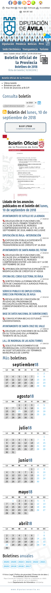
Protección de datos (40, 575)
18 (13, 383)
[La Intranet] (40, 3)
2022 (35, 562)
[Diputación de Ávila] (25, 38)
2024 (21, 562)
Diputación (8, 44)
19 (19, 383)
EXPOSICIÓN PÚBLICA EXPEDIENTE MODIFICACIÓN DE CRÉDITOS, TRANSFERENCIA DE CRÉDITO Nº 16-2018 (24, 242)
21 (32, 383)
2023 (28, 562)
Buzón (20, 8)
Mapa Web (9, 8)
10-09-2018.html (34, 54)
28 (32, 386)
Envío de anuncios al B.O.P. (17, 88)
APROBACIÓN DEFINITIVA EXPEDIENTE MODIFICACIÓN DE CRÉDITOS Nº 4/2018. (24, 270)
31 (32, 417)
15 (32, 475)
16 (25, 411)
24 (7, 386)
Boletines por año (12, 85)
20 (25, 383)
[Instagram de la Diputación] (15, 3)
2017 (28, 566)
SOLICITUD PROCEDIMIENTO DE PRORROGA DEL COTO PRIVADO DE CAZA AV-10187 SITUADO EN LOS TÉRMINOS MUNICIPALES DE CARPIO (24, 349)
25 (13, 386)
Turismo (44, 49)
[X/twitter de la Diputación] (19, 3)
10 (7, 380)
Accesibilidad (44, 8)
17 (7, 383)
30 (25, 417)
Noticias (32, 44)
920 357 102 (27, 12)
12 (19, 380)
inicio (6, 54)
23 (25, 414)
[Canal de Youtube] (28, 3)
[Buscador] (33, 3)
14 (32, 380)
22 (19, 414)
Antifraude (31, 8)
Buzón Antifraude (31, 576)
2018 (24, 54)
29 (19, 417)
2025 (13, 562)
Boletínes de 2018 (26, 67)
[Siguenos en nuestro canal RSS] (24, 3)
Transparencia (30, 49)
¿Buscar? (30, 106)
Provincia (21, 44)
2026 (6, 562)
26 (19, 386)
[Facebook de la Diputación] (10, 3)
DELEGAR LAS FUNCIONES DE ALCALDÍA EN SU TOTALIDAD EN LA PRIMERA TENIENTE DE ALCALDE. (25, 333)
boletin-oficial (14, 54)
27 (25, 386)
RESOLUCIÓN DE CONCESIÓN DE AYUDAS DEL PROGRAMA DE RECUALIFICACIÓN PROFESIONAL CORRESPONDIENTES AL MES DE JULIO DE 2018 (25, 304)
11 (13, 380)
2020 (6, 566)
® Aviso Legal (8, 575)
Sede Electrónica (12, 49)
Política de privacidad (23, 575)
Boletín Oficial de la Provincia (21, 60)
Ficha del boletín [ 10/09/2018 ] (22, 70)
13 (25, 380)
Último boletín (10, 83)
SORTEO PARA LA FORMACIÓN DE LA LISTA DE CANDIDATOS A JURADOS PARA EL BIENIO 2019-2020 (25, 283)
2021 (43, 562)
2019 (13, 566)
